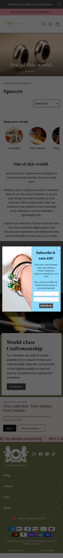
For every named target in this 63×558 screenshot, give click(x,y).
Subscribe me (46, 306)
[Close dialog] (59, 248)
